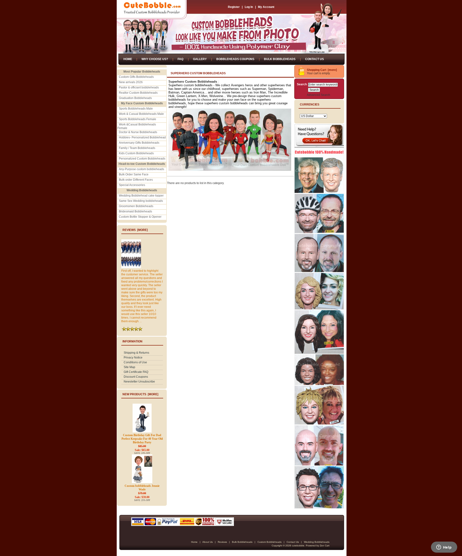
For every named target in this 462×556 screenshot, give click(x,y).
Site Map (129, 367)
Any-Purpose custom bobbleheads (141, 169)
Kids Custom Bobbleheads (136, 153)
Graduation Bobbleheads (135, 98)
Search (302, 84)
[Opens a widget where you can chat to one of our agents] (444, 548)
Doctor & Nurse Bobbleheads (138, 132)
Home (127, 59)
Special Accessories (132, 185)
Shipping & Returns (136, 352)
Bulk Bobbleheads (279, 59)
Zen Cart (324, 545)
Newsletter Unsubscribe (139, 381)
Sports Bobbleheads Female (137, 119)
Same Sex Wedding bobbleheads (141, 201)
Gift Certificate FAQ (136, 372)
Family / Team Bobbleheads (137, 148)
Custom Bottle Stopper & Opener (140, 216)
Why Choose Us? (154, 59)
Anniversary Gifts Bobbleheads (139, 142)
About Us (207, 542)
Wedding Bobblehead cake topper (141, 195)
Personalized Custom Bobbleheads (142, 158)
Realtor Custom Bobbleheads (138, 92)
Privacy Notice (133, 357)
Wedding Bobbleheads (316, 542)
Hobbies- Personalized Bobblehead (142, 137)
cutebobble (298, 545)
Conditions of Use (135, 362)
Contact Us (314, 59)
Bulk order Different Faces (136, 179)
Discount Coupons (136, 376)
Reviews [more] (135, 230)
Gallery (200, 59)
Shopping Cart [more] (322, 70)
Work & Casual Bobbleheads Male (141, 114)
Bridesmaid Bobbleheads (135, 211)
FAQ (180, 59)
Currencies (309, 104)
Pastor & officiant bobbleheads (139, 87)
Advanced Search (318, 95)
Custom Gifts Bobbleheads (136, 77)
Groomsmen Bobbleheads (136, 206)
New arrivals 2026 (131, 82)
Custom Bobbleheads (269, 542)
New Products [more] (140, 394)
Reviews (222, 542)
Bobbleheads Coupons (235, 59)
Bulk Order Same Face (133, 174)
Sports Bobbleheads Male (136, 108)
